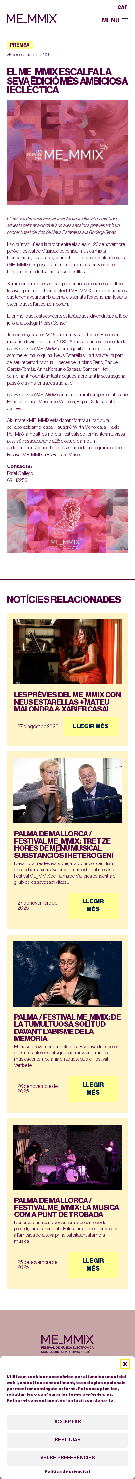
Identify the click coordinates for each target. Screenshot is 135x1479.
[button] (125, 1364)
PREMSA (19, 45)
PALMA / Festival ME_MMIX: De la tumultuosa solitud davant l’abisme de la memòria (67, 1028)
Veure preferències (67, 1457)
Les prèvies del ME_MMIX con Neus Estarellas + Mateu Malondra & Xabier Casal (67, 702)
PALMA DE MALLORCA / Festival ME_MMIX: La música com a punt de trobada (66, 1208)
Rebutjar (68, 1439)
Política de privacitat (67, 1471)
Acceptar (67, 1421)
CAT (122, 7)
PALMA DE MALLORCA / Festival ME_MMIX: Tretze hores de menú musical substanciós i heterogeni (63, 844)
